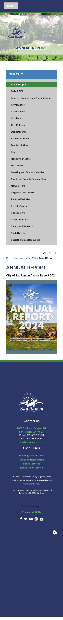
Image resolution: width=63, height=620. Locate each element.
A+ (44, 252)
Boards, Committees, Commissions (31, 97)
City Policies (18, 124)
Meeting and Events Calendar (27, 172)
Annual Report (19, 84)
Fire (13, 151)
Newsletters (18, 185)
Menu (10, 6)
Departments (18, 131)
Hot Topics (17, 165)
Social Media (18, 232)
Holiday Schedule (21, 158)
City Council (18, 111)
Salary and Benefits (22, 226)
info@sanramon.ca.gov (31, 441)
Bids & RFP (17, 91)
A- (50, 252)
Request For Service (31, 467)
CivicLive (25, 493)
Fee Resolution (19, 145)
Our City (16, 74)
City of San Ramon (15, 258)
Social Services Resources (25, 239)
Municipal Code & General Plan (28, 178)
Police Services (31, 463)
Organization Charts (22, 192)
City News (17, 118)
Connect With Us (31, 512)
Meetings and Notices (31, 455)
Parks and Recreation (31, 459)
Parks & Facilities (20, 199)
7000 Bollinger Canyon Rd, (31, 428)
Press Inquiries (19, 219)
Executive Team (20, 138)
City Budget (18, 104)
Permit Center (19, 205)
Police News (18, 212)
